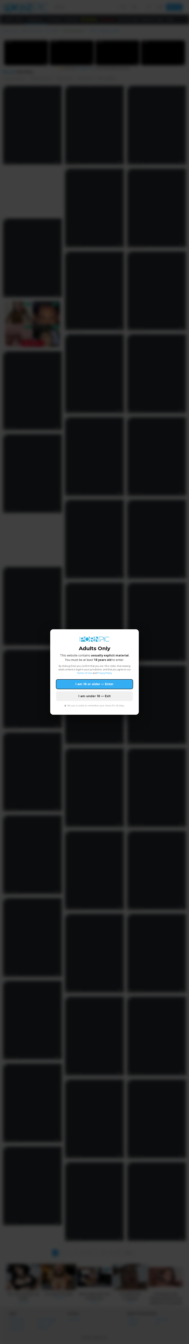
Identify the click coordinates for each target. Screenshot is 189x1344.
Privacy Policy (104, 673)
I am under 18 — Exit (94, 696)
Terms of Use (84, 673)
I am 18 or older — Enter (94, 684)
